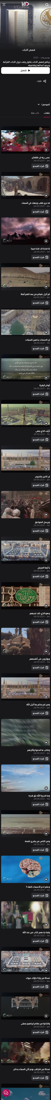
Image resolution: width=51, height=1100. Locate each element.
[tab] (47, 113)
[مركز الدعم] (6, 1093)
